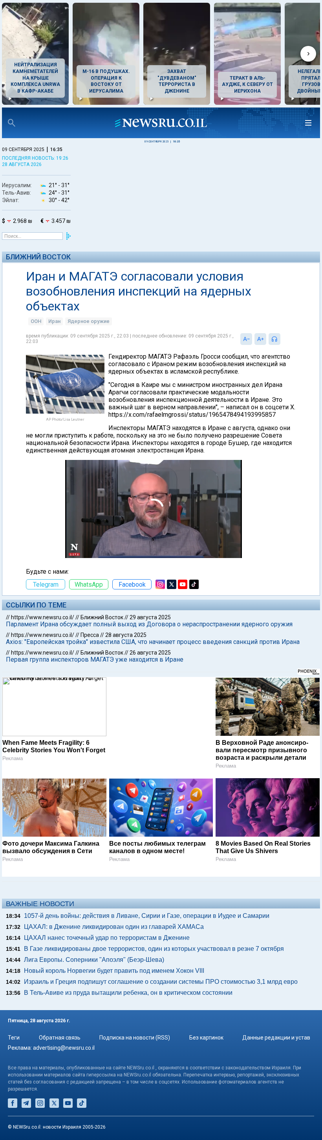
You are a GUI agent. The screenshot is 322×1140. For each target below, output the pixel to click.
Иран (54, 321)
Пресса (89, 635)
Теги (14, 1037)
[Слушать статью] (282, 339)
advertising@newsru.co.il (64, 1048)
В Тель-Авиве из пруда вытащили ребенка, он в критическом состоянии (128, 992)
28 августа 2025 (125, 635)
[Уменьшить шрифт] (246, 339)
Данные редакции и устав (276, 1037)
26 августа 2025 (150, 652)
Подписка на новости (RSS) (134, 1037)
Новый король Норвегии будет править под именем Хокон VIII (114, 970)
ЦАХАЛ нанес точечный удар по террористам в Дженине (107, 937)
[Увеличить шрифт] (260, 339)
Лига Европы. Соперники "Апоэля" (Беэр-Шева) (94, 959)
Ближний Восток (38, 257)
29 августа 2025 (150, 617)
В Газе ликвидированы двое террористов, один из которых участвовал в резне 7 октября (154, 948)
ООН (36, 321)
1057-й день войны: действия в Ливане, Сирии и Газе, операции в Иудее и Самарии (146, 915)
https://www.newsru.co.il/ (42, 617)
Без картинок (206, 1037)
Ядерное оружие (89, 321)
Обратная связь (59, 1037)
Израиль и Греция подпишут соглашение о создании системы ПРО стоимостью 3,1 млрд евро (161, 981)
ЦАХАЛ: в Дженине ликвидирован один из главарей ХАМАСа (114, 926)
